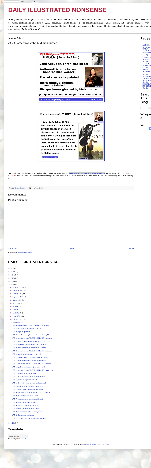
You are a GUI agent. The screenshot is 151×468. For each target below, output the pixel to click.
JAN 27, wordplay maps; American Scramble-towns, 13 (30, 335)
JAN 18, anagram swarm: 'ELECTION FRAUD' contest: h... (32, 364)
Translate (23, 439)
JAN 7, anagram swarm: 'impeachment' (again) (27, 399)
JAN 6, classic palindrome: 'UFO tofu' (24, 402)
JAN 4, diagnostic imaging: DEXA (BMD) (26, 408)
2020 (12, 423)
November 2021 (18, 290)
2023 (12, 278)
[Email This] (34, 188)
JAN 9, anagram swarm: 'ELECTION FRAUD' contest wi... (32, 392)
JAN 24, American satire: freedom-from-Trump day (29, 344)
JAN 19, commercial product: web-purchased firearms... (30, 360)
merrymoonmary (90, 444)
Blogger (107, 444)
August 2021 (17, 300)
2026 (12, 268)
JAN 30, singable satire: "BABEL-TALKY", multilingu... (31, 325)
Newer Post (12, 249)
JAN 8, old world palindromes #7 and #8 (25, 396)
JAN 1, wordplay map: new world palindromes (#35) (29, 418)
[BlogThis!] (36, 188)
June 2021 (16, 306)
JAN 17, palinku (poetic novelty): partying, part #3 (28, 367)
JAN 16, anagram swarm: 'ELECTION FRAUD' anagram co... (33, 370)
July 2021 (16, 303)
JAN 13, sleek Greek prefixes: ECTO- (24, 380)
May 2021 (16, 310)
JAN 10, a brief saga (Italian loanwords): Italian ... (28, 389)
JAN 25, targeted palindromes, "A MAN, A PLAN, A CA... (31, 341)
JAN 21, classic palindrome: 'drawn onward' (26, 354)
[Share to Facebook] (40, 188)
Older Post (130, 249)
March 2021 (17, 316)
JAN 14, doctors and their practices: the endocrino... (29, 376)
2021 (12, 284)
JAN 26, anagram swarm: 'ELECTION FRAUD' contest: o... (32, 338)
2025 (12, 272)
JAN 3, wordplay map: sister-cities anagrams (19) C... (29, 412)
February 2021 (18, 319)
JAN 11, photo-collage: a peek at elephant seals (27, 386)
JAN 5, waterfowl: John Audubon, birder (25, 405)
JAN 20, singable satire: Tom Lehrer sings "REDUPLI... (30, 357)
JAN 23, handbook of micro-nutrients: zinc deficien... (29, 348)
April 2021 (16, 313)
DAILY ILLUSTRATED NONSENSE (57, 9)
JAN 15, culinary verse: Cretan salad (24, 373)
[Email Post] (29, 188)
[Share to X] (38, 188)
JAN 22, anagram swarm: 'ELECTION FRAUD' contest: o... (32, 351)
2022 (12, 281)
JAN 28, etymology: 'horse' (21, 332)
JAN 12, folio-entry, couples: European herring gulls (29, 383)
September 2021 (18, 297)
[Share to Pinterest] (42, 188)
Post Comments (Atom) (24, 253)
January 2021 (17, 322)
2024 (12, 275)
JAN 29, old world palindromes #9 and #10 (26, 328)
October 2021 (17, 294)
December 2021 (18, 287)
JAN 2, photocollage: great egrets (23, 415)
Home (72, 249)
